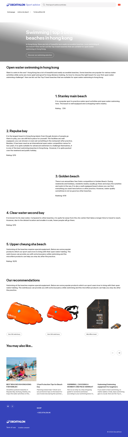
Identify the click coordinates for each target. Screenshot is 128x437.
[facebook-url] (8, 406)
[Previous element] (112, 353)
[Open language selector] (119, 4)
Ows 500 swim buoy (53, 334)
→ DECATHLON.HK (44, 413)
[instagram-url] (12, 406)
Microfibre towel (91, 334)
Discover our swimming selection (40, 55)
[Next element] (119, 353)
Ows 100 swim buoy (14, 334)
